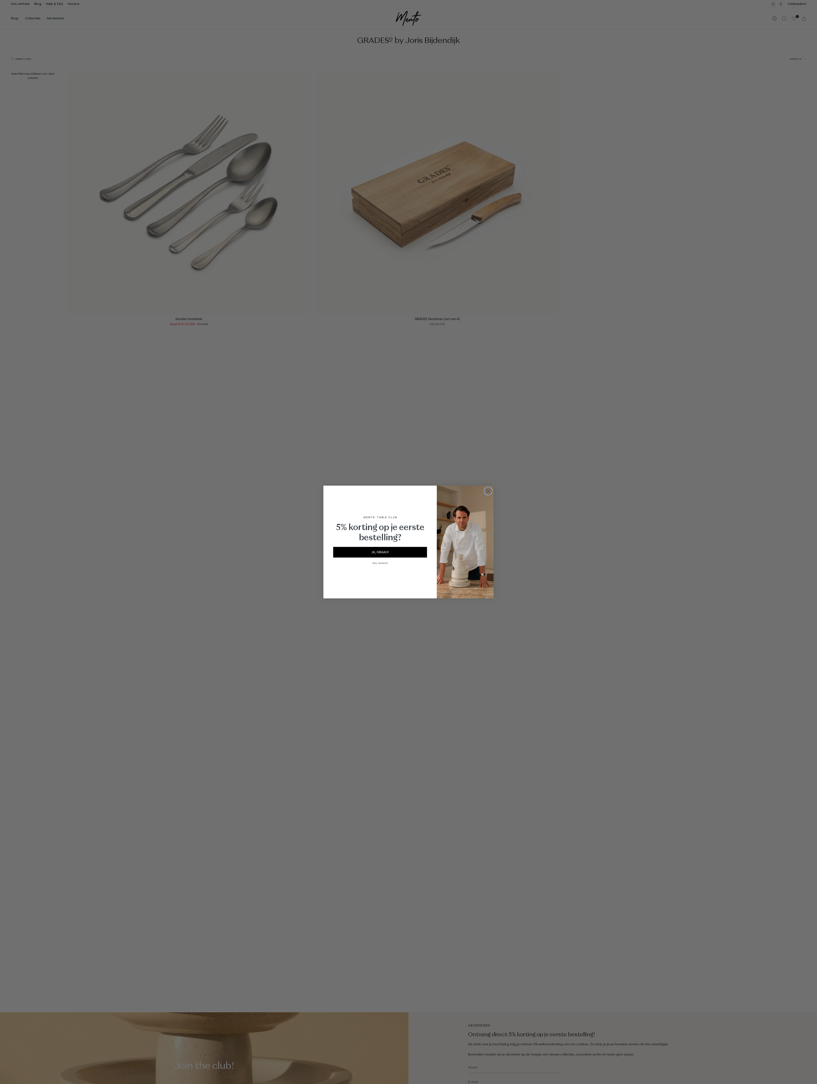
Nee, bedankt (380, 563)
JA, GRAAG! (380, 552)
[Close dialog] (488, 491)
